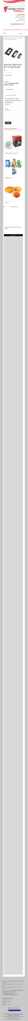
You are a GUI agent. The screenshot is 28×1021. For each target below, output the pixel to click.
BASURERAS (14, 553)
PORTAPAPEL (14, 524)
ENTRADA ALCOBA (13, 433)
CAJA (10, 582)
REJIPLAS (11, 743)
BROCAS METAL (13, 606)
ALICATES (11, 631)
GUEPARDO (12, 749)
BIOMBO (11, 390)
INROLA (11, 805)
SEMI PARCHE (12, 336)
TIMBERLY (11, 879)
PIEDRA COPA (12, 247)
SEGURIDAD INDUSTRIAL (11, 663)
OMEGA (16, 37)
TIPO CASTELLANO (13, 333)
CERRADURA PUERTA (14, 459)
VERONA (11, 699)
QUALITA (11, 784)
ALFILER (11, 951)
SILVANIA (11, 777)
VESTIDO (13, 509)
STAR (10, 826)
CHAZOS (11, 925)
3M (10, 711)
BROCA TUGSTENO (14, 616)
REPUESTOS (14, 656)
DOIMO (11, 796)
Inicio (5, 37)
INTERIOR (11, 365)
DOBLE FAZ (14, 255)
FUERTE (17, 83)
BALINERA (12, 393)
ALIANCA (11, 807)
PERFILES (11, 487)
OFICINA (11, 289)
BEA (10, 707)
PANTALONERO (15, 514)
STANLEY (11, 866)
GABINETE (11, 376)
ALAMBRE (11, 593)
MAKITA (11, 881)
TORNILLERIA (8, 266)
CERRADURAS (9, 399)
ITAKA (10, 684)
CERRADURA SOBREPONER (11, 421)
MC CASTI (11, 856)
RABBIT (11, 724)
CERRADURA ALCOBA (14, 440)
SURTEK (11, 848)
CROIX (11, 722)
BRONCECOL (12, 771)
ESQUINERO (14, 529)
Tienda (8, 37)
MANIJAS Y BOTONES (10, 633)
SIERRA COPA (12, 960)
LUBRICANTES (8, 660)
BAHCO (11, 888)
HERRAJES (8, 274)
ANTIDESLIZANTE (15, 257)
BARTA (11, 833)
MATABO (11, 801)
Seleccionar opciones (21, 153)
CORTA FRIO (12, 323)
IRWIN (11, 877)
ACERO (11, 340)
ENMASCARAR (14, 251)
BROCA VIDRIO (15, 619)
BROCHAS (11, 642)
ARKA (10, 829)
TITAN (10, 908)
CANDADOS (8, 264)
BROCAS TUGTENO (13, 603)
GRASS (11, 816)
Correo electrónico (8, 109)
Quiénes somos (9, 1013)
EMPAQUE (14, 253)
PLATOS (13, 520)
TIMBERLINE (12, 846)
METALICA (11, 968)
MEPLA (11, 803)
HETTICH (11, 811)
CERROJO (11, 468)
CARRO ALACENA (15, 544)
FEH (10, 818)
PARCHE (11, 371)
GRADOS (11, 382)
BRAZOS (11, 283)
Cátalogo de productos (18, 1013)
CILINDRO (11, 401)
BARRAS (11, 497)
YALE (10, 835)
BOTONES (11, 588)
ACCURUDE (12, 677)
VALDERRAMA (12, 871)
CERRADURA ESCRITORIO (13, 456)
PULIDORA (11, 306)
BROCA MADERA (15, 621)
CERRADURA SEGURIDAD (13, 430)
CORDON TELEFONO (15, 569)
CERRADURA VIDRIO (13, 418)
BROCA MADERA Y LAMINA (14, 613)
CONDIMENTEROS (15, 536)
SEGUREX (11, 737)
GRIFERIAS (8, 644)
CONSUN (11, 822)
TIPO (5, 70)
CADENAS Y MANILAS (10, 270)
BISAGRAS (12, 37)
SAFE (10, 715)
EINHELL (7, 238)
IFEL (10, 886)
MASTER (11, 713)
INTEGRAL (11, 367)
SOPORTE (11, 482)
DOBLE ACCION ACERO (13, 351)
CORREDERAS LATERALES (11, 492)
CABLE (11, 586)
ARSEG (7, 242)
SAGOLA (11, 773)
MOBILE (11, 824)
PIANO (11, 348)
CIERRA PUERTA (13, 405)
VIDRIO (11, 342)
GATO (11, 820)
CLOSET (11, 297)
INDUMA (11, 831)
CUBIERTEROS (14, 534)
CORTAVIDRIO (12, 318)
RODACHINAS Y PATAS (10, 470)
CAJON (11, 410)
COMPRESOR (12, 652)
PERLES (11, 745)
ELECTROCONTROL (13, 844)
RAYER (11, 854)
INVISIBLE (11, 363)
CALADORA (12, 310)
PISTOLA (11, 930)
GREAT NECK (12, 675)
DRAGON (11, 690)
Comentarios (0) (9, 89)
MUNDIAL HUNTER (13, 747)
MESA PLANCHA (15, 507)
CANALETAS (12, 578)
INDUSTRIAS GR (13, 767)
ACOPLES (11, 646)
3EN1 (10, 903)
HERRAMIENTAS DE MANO (11, 595)
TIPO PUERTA (12, 373)
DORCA (11, 732)
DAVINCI (11, 896)
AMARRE (11, 947)
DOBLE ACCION (12, 380)
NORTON (11, 701)
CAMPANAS (14, 551)
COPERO (13, 295)
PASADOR (12, 279)
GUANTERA (12, 414)
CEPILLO (11, 599)
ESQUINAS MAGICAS (15, 531)
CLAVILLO (11, 915)
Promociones (10, 1015)
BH (10, 788)
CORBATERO (12, 494)
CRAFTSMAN (12, 898)
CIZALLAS (11, 597)
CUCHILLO (14, 314)
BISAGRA (11, 388)
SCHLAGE (11, 726)
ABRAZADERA (14, 970)
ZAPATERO (14, 503)
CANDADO (8, 262)
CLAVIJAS (11, 573)
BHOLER (11, 669)
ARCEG (11, 728)
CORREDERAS (15, 291)
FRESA (11, 934)
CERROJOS (12, 450)
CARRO (13, 546)
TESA (10, 837)
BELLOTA (11, 673)
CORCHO (11, 949)
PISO (10, 346)
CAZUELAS (12, 635)
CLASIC (11, 697)
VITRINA (11, 408)
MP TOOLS (11, 892)
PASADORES (12, 281)
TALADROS (12, 308)
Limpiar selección (8, 75)
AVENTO (11, 764)
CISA (10, 741)
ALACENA (13, 559)
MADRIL (11, 958)
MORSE (11, 709)
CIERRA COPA (12, 936)
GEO (10, 717)
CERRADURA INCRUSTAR (13, 465)
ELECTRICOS (8, 564)
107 (12, 386)
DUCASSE (11, 688)
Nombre (7, 104)
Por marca (10, 84)
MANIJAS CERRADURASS (13, 447)
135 (12, 384)
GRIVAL (11, 890)
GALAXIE (11, 752)
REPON (11, 682)
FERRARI (11, 762)
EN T (10, 378)
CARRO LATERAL (15, 539)
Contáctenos (16, 1015)
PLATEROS (14, 526)
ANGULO (11, 943)
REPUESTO (14, 316)
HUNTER (11, 671)
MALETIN (11, 356)
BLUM (10, 860)
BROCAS (11, 608)
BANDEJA (13, 561)
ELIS (10, 720)
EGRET (11, 739)
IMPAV (11, 841)
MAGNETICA (12, 955)
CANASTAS (14, 549)
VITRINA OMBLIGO (13, 416)
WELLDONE (12, 883)
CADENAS (11, 272)
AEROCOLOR (12, 873)
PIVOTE (11, 344)
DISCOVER (8, 240)
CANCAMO (11, 268)
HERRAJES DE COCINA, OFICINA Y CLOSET (11, 473)
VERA (11, 786)
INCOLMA (11, 754)
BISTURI (11, 629)
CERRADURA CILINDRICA (13, 427)
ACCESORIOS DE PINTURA (11, 640)
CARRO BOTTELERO (15, 541)
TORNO (13, 518)
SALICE (11, 799)
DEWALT (11, 894)
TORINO (11, 809)
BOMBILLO (11, 591)
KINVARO (11, 758)
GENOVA (11, 794)
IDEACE (7, 259)
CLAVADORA (12, 325)
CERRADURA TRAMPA (14, 444)
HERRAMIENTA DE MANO (11, 304)
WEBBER (11, 329)
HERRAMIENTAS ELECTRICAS (11, 649)
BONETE (11, 932)
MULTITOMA (12, 584)
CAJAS (10, 580)
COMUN (11, 397)
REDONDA (11, 338)
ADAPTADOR (12, 499)
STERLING (11, 692)
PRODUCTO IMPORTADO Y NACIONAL (13, 704)
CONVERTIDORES (15, 571)
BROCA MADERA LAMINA (14, 624)
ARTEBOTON (12, 769)
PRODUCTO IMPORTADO (13, 851)
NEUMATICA (12, 658)
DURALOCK (12, 667)
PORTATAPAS (14, 522)
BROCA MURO (14, 610)
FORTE (11, 864)
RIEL (10, 484)
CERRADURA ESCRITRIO (13, 462)
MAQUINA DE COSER (14, 354)
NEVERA (11, 331)
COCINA (11, 299)
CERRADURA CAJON (14, 442)
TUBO (10, 480)
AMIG (11, 858)
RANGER (11, 862)
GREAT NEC (12, 901)
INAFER (11, 790)
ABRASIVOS (8, 244)
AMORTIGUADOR (15, 557)
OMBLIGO (11, 412)
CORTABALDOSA (13, 321)
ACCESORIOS (12, 293)
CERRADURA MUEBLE (14, 424)
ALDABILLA (11, 953)
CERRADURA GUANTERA (13, 452)
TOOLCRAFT (12, 779)
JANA (10, 775)
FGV (10, 680)
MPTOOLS (11, 910)
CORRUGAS (12, 276)
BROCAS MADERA (15, 627)
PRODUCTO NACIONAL (13, 906)
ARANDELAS (12, 938)
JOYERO (13, 511)
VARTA (11, 730)
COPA (10, 962)
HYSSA (11, 686)
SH (10, 782)
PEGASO (11, 756)
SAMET (11, 760)
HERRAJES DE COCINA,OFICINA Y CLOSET (11, 286)
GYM (10, 792)
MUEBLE (11, 395)
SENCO (11, 868)
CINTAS (11, 249)
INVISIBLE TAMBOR (13, 361)
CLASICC (11, 814)
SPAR (10, 695)
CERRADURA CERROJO (14, 437)
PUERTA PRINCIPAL (13, 435)
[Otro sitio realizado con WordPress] (14, 12)
